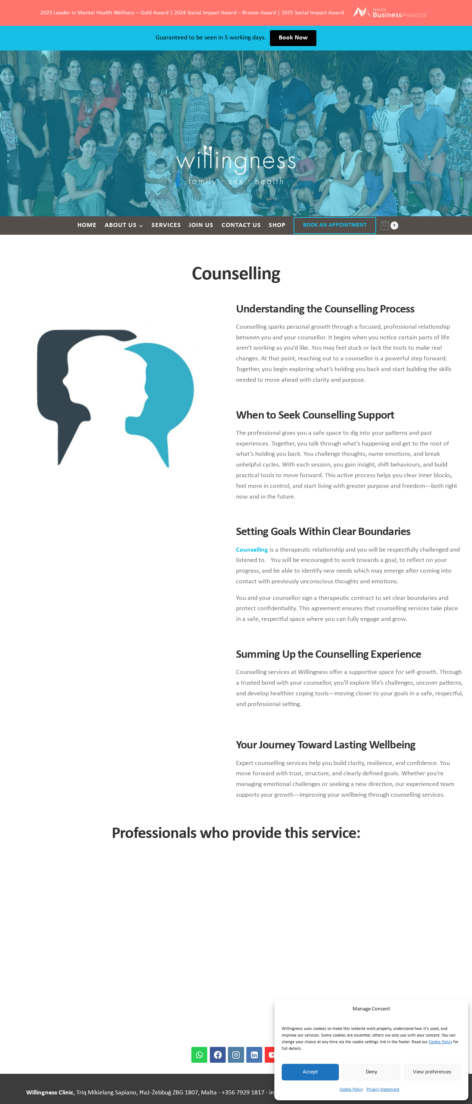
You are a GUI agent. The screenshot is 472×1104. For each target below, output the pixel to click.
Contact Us (241, 225)
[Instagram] (236, 1055)
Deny (371, 1072)
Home (87, 225)
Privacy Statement (383, 1089)
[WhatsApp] (199, 1055)
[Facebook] (218, 1055)
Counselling (252, 549)
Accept (310, 1072)
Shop (277, 225)
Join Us (201, 225)
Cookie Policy (440, 1042)
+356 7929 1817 (243, 1092)
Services (166, 225)
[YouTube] (273, 1055)
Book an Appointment (335, 225)
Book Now (293, 37)
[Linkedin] (254, 1055)
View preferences (432, 1072)
